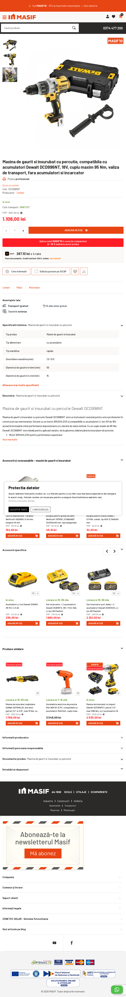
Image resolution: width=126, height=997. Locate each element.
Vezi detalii (55, 258)
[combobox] (40, 27)
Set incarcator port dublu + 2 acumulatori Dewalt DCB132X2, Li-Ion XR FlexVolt (102, 608)
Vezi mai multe (9, 439)
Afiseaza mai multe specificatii (20, 385)
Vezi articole (14, 929)
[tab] (63, 737)
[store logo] (22, 17)
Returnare (34, 287)
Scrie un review (10, 185)
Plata (19, 287)
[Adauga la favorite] (38, 693)
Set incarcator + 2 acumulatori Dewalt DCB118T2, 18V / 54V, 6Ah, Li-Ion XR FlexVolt (61, 608)
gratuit (56, 305)
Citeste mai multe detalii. (22, 500)
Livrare (6, 287)
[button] (9, 59)
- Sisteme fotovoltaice (25, 918)
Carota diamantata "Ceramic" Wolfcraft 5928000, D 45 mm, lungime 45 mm (20, 519)
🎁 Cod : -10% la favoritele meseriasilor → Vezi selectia (63, 5)
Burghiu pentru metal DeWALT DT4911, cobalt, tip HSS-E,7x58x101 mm (102, 519)
